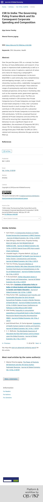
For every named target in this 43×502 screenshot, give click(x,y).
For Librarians (7, 397)
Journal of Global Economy (14, 2)
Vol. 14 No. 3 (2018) (22, 7)
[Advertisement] (9, 438)
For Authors (7, 394)
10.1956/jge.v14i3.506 (11, 214)
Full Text (7, 151)
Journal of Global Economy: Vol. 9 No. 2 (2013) (22, 261)
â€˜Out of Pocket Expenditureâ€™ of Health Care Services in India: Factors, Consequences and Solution (23, 256)
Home (4, 7)
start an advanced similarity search (24, 348)
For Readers (7, 391)
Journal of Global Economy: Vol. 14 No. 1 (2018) (22, 328)
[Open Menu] (2, 2)
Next (37, 343)
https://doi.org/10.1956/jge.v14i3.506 (18, 45)
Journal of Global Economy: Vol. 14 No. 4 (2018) (23, 238)
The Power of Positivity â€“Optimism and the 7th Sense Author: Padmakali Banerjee (22, 364)
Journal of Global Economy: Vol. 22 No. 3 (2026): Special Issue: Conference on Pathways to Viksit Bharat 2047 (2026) (23, 305)
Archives (11, 7)
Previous (7, 343)
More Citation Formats (11, 218)
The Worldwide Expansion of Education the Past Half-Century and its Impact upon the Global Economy (22, 333)
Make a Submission (11, 379)
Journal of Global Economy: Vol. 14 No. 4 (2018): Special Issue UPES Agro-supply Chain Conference (23, 248)
